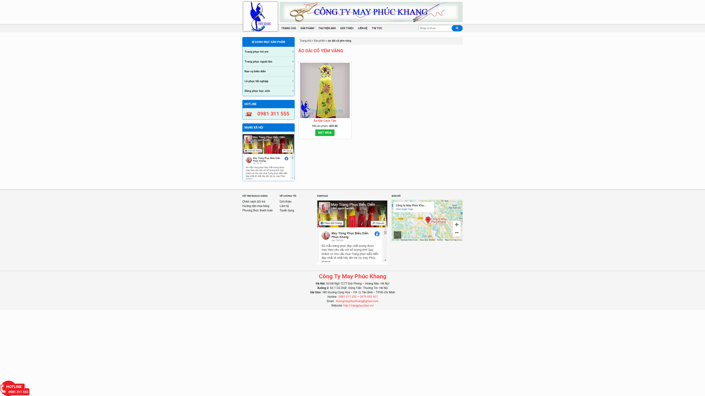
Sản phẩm (307, 28)
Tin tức (377, 28)
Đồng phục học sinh (257, 91)
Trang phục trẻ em (256, 51)
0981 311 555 (348, 296)
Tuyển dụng (287, 210)
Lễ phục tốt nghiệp (256, 81)
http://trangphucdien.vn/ (358, 305)
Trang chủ (288, 28)
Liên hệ (362, 28)
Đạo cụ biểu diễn (255, 71)
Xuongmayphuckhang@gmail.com (357, 301)
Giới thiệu (347, 28)
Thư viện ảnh (327, 28)
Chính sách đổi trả (253, 201)
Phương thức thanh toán (257, 210)
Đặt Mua (325, 132)
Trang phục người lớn (258, 61)
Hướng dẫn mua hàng (255, 206)
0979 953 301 (369, 296)
